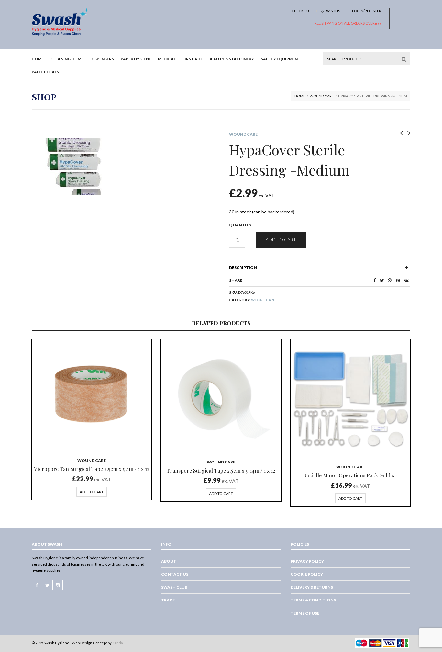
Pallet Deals (45, 71)
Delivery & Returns (312, 587)
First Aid (192, 58)
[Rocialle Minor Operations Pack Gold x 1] (350, 399)
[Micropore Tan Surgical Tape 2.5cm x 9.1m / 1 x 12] (91, 395)
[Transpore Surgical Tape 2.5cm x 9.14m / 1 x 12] (221, 396)
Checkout (301, 11)
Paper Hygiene (136, 58)
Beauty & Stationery (231, 58)
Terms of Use (305, 613)
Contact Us (174, 574)
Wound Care (322, 96)
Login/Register (366, 11)
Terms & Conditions (313, 600)
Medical (167, 58)
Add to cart (281, 239)
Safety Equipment (281, 58)
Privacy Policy (307, 561)
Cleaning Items (66, 58)
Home (38, 58)
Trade (168, 600)
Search (404, 59)
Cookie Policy (307, 574)
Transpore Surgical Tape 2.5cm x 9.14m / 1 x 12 (221, 470)
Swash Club (174, 587)
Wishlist (334, 11)
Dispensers (102, 58)
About (168, 561)
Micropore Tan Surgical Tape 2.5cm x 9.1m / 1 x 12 (91, 468)
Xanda (117, 643)
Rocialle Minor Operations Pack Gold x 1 (350, 475)
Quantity (240, 225)
